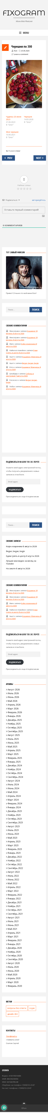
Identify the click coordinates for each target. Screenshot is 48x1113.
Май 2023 (12, 837)
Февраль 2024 (15, 803)
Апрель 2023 (14, 841)
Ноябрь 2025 (14, 723)
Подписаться (15, 489)
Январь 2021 (14, 944)
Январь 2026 (14, 716)
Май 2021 (12, 928)
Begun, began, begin (30, 363)
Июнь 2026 (13, 697)
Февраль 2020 (15, 985)
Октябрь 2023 (15, 818)
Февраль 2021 (15, 940)
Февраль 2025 (15, 758)
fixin (15, 51)
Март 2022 (13, 890)
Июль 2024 (13, 784)
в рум (32, 1008)
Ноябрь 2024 (14, 769)
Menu (26, 33)
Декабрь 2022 (15, 856)
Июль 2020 (13, 966)
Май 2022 (12, 883)
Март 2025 (13, 754)
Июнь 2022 (13, 879)
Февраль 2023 (15, 849)
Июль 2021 (13, 921)
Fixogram (24, 13)
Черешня (28, 116)
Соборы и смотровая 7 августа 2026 (20, 374)
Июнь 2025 (13, 742)
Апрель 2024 (14, 796)
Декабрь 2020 (15, 947)
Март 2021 (13, 936)
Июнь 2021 (13, 925)
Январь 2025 (14, 761)
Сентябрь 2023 (15, 822)
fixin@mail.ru (11, 1036)
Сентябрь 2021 (15, 913)
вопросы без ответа (16, 1008)
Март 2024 (13, 799)
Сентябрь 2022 (15, 868)
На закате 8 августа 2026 (18, 568)
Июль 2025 (13, 738)
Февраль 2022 (15, 894)
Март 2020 (13, 982)
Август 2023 (14, 826)
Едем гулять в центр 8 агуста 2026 (21, 351)
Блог (18, 151)
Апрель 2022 (14, 887)
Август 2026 (14, 689)
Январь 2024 (14, 807)
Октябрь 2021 (15, 909)
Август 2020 (14, 963)
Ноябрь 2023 (14, 815)
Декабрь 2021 (15, 902)
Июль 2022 (13, 875)
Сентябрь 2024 (15, 777)
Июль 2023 (13, 830)
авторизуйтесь (38, 200)
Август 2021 (14, 917)
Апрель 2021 (14, 932)
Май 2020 (12, 974)
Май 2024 (12, 792)
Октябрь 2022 (15, 864)
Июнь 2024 (13, 788)
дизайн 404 (12, 1014)
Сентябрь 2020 (15, 959)
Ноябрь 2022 (14, 860)
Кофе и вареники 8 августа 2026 (21, 546)
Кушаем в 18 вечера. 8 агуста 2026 (21, 332)
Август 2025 (14, 735)
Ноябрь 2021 (14, 906)
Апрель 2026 (14, 704)
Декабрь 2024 (15, 765)
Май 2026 (12, 700)
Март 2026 (13, 708)
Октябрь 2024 (15, 773)
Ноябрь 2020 (14, 951)
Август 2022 (14, 871)
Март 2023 (13, 845)
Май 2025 (12, 746)
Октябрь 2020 (15, 955)
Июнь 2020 (13, 970)
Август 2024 (14, 780)
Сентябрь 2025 (15, 731)
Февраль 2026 (15, 712)
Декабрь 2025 (15, 719)
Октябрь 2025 (15, 727)
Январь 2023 (14, 852)
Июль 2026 (13, 693)
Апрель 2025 (14, 750)
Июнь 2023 (13, 833)
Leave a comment (21, 54)
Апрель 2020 (14, 978)
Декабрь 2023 (15, 811)
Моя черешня (12, 132)
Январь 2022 (14, 898)
